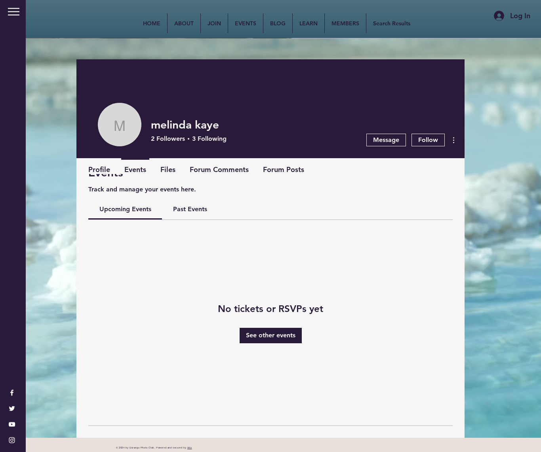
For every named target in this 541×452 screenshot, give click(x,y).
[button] (13, 11)
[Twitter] (12, 408)
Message (386, 140)
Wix (189, 447)
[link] (125, 209)
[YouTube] (12, 424)
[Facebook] (12, 393)
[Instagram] (12, 440)
